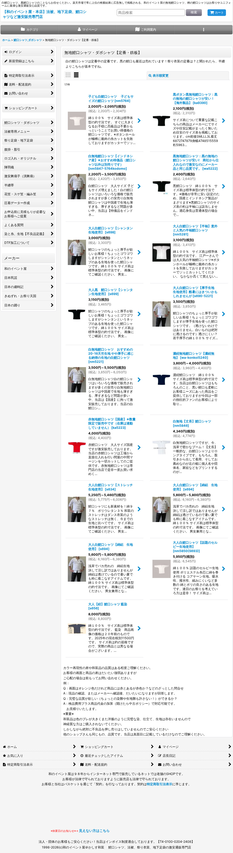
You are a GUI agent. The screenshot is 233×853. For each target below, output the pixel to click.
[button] (204, 29)
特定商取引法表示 (159, 784)
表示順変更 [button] (161, 75)
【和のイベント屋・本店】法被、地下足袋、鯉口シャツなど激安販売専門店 (44, 14)
